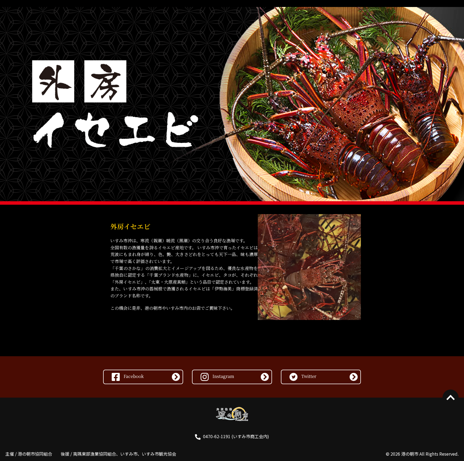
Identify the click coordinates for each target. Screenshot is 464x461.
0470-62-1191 (216, 436)
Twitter (308, 376)
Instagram (222, 376)
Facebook (133, 376)
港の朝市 (409, 454)
